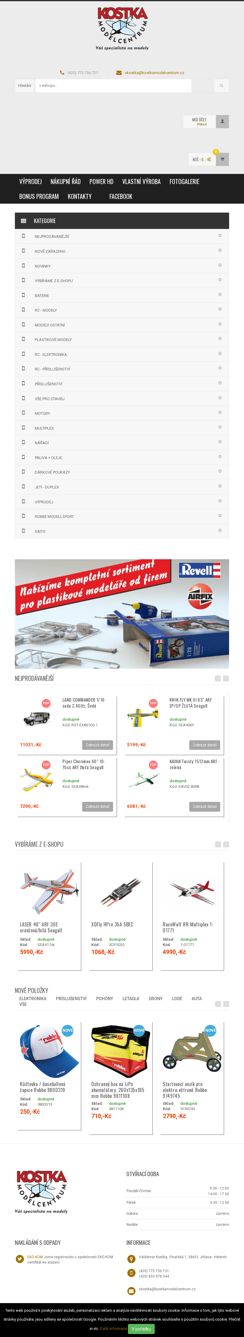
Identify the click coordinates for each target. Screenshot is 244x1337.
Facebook (121, 196)
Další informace (113, 1328)
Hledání (24, 85)
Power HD (101, 181)
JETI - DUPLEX (47, 487)
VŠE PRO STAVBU (50, 399)
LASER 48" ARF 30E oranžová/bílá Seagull (41, 927)
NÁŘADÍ (42, 443)
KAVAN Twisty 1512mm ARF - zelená (195, 764)
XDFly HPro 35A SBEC (112, 924)
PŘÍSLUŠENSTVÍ (48, 384)
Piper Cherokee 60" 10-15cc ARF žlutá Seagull (83, 764)
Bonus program (39, 196)
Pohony (104, 998)
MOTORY (42, 413)
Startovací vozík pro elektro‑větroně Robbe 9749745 (185, 1089)
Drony (155, 998)
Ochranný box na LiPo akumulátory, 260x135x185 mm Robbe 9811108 (117, 1089)
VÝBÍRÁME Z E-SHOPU (54, 281)
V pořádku (141, 1329)
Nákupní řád (66, 181)
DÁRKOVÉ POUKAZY (52, 472)
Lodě (177, 998)
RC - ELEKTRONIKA (51, 354)
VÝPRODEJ (30, 181)
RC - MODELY (46, 310)
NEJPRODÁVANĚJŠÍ (52, 236)
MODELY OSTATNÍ (50, 325)
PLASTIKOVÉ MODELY (53, 339)
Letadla (131, 998)
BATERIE (42, 295)
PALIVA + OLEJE (48, 457)
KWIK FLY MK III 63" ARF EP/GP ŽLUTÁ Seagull (191, 702)
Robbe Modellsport (54, 516)
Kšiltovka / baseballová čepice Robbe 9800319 (42, 1087)
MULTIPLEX (44, 428)
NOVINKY (43, 266)
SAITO (40, 531)
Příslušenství (71, 998)
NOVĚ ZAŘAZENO (50, 251)
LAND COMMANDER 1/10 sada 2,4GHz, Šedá (83, 702)
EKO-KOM (35, 1257)
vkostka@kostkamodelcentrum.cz (154, 72)
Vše (23, 1004)
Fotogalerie (184, 181)
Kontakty (80, 196)
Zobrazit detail (98, 745)
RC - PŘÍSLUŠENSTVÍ (52, 369)
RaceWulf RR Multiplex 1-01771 (188, 927)
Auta (197, 998)
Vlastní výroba (141, 181)
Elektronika (32, 998)
